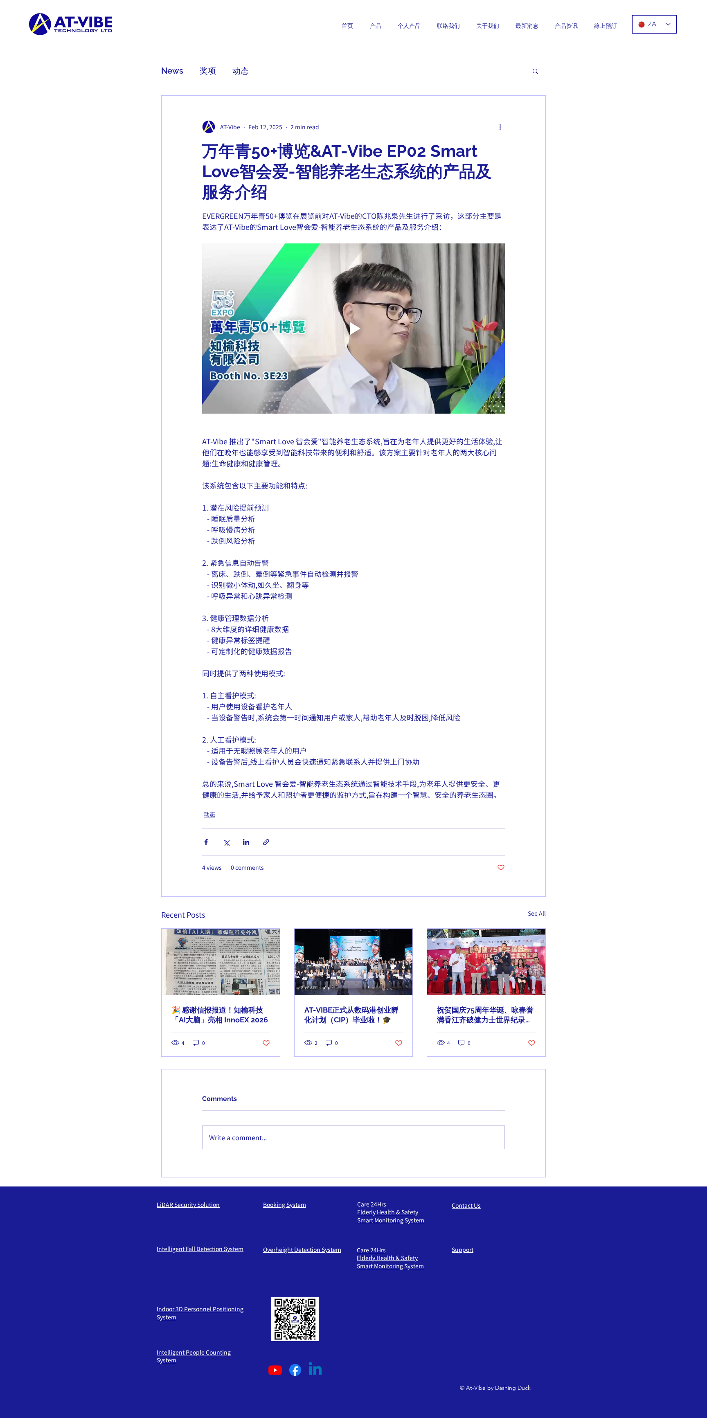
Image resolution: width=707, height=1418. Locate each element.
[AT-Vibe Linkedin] (315, 1370)
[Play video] (353, 328)
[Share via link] (266, 842)
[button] (535, 71)
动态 (240, 71)
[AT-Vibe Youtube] (275, 1370)
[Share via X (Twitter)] (226, 842)
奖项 (208, 71)
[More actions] (500, 127)
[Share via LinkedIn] (246, 842)
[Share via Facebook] (206, 842)
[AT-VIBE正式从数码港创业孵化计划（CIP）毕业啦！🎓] (354, 962)
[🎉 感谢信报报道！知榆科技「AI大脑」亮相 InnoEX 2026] (221, 962)
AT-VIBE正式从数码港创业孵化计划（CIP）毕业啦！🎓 (351, 1015)
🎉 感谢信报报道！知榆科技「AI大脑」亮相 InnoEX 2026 (219, 1015)
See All (537, 913)
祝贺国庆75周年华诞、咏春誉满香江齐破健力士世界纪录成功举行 (485, 1015)
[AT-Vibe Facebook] (295, 1370)
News (172, 71)
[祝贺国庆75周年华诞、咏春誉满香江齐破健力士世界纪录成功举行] (486, 962)
